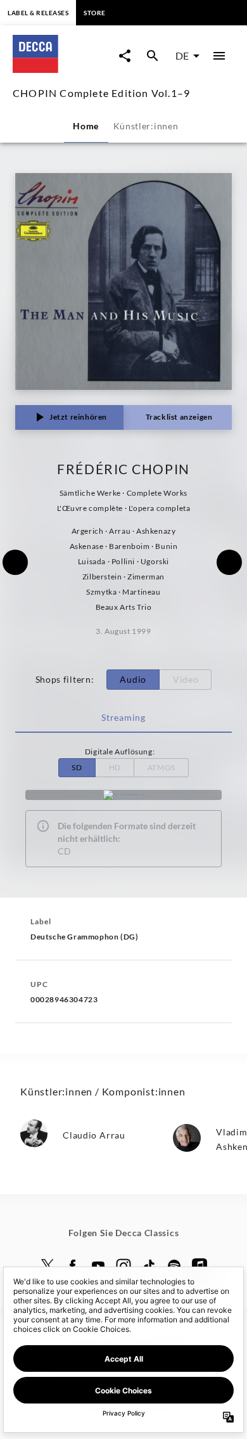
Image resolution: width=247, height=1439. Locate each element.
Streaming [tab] (123, 717)
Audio (133, 679)
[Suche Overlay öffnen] (152, 55)
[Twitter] (47, 1266)
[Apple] (199, 1266)
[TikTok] (149, 1266)
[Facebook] (73, 1266)
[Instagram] (123, 1266)
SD (77, 767)
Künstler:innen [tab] (146, 125)
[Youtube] (98, 1266)
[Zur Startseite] (62, 69)
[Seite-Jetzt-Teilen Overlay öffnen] (124, 55)
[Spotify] (123, 795)
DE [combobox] (182, 55)
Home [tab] (86, 125)
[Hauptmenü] (219, 55)
